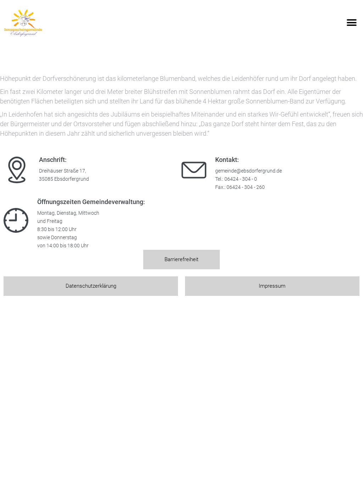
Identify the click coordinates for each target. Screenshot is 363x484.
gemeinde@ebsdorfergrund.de (248, 171)
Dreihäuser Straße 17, (62, 171)
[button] (351, 23)
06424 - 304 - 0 (240, 179)
